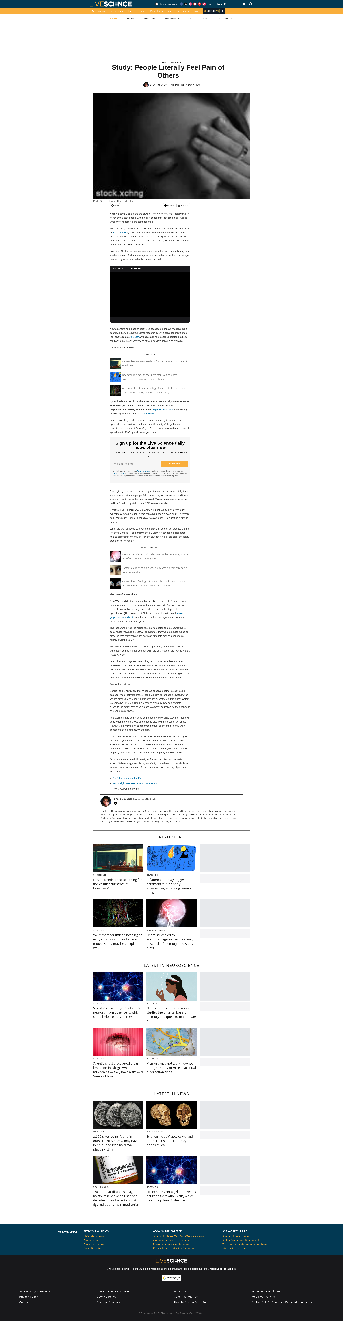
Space (170, 11)
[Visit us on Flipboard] (199, 4)
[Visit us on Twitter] (185, 4)
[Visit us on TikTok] (204, 4)
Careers (24, 1302)
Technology (183, 11)
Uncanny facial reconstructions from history (173, 1248)
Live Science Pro (225, 18)
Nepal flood (130, 18)
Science (142, 11)
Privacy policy (28, 1296)
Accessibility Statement (34, 1291)
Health (130, 11)
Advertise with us (186, 1296)
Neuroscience (175, 62)
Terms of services (144, 471)
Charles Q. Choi (160, 84)
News (197, 85)
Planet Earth (156, 11)
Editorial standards (109, 1302)
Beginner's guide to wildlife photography (241, 1240)
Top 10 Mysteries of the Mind (128, 778)
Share (116, 205)
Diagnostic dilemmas (94, 1244)
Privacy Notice (118, 473)
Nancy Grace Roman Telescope (178, 18)
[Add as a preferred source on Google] (171, 1278)
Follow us (170, 205)
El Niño (205, 18)
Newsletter (185, 205)
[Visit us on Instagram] (190, 4)
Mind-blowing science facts (235, 1248)
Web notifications (263, 1296)
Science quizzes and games (235, 1236)
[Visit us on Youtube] (195, 4)
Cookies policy (106, 1296)
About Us (180, 1291)
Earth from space (92, 1240)
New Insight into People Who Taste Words (135, 783)
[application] (150, 294)
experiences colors (163, 409)
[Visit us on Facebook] (181, 4)
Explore (197, 11)
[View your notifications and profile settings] (244, 4)
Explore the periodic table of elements (171, 1244)
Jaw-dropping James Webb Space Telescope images (178, 1236)
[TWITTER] (116, 803)
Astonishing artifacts (93, 1248)
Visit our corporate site (222, 1269)
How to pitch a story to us (192, 1302)
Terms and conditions (266, 1291)
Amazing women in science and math (171, 1240)
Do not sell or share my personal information (282, 1302)
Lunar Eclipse (150, 18)
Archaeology (117, 11)
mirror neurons (120, 232)
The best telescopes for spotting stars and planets (245, 1244)
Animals (102, 11)
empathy (135, 337)
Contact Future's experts (113, 1291)
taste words (148, 413)
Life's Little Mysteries (94, 1236)
